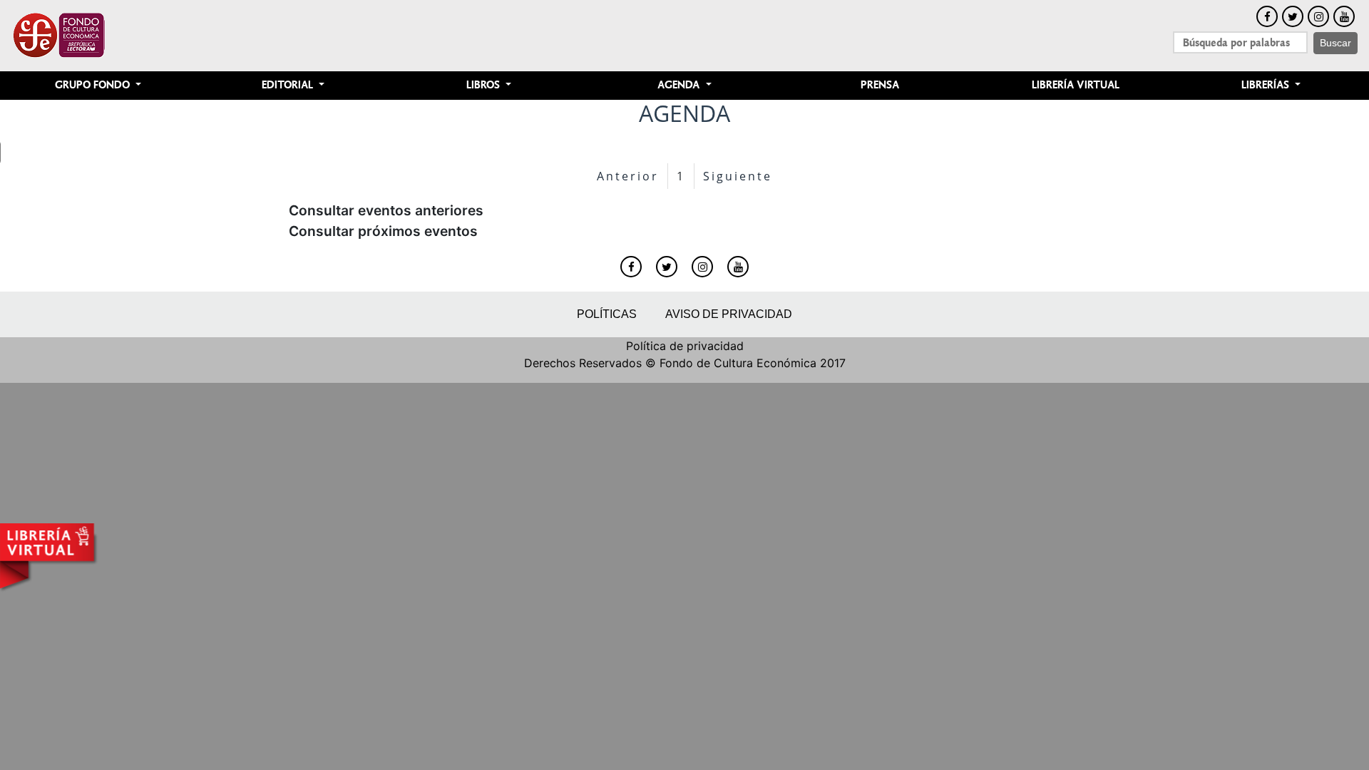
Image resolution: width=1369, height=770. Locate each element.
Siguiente (737, 176)
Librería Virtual (1075, 85)
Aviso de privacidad (728, 314)
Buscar (1335, 42)
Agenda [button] (679, 85)
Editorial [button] (289, 85)
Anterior (628, 176)
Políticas (607, 314)
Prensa (880, 85)
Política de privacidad (685, 346)
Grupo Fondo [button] (94, 85)
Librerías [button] (1266, 85)
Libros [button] (484, 85)
